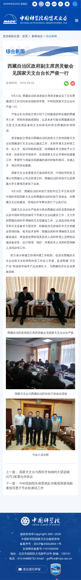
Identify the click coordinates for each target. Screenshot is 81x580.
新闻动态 (37, 36)
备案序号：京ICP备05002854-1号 (40, 544)
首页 (25, 36)
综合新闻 (51, 36)
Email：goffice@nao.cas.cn (54, 558)
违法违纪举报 (31, 569)
